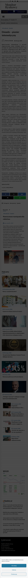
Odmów (14, 570)
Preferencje (14, 574)
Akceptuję (14, 565)
